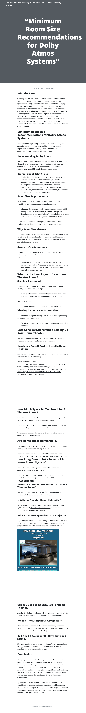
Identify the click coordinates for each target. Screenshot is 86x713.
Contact (77, 4)
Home (69, 4)
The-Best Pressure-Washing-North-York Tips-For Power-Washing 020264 (33, 4)
